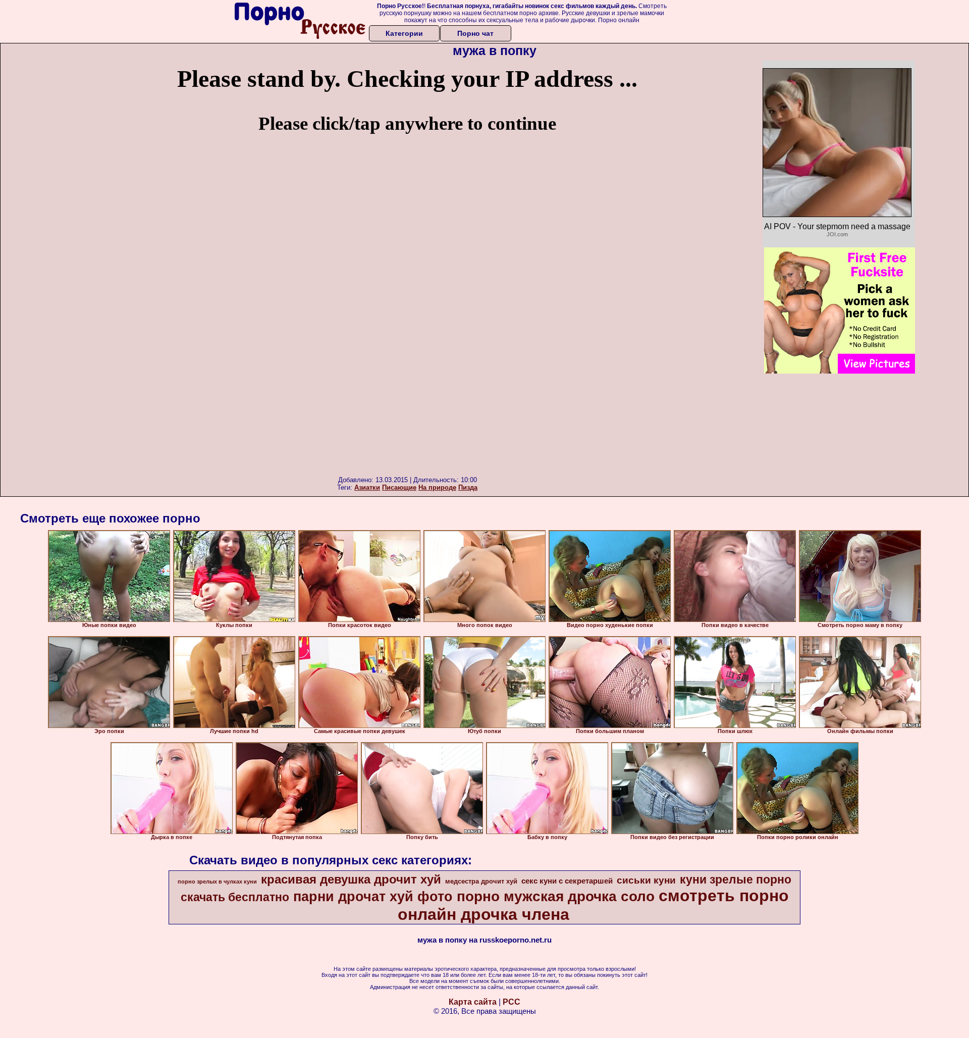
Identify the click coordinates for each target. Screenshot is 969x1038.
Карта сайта (473, 1002)
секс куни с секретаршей (567, 881)
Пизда (467, 487)
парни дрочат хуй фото (373, 896)
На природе (437, 487)
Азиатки (367, 487)
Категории (404, 33)
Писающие (399, 487)
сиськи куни (646, 880)
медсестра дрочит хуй (481, 881)
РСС (511, 1002)
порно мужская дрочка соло (556, 896)
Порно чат (475, 33)
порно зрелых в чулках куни (217, 881)
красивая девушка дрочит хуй (351, 879)
